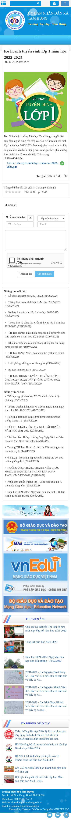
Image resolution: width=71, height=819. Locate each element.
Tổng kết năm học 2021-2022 (41, 642)
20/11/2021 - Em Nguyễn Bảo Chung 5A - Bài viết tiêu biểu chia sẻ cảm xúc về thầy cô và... (46, 676)
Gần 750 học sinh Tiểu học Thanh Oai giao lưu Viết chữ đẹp (40, 770)
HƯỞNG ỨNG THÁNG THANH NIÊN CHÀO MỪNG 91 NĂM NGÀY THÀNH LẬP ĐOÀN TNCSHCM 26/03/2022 (32, 471)
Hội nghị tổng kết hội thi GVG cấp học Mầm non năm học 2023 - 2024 (39, 779)
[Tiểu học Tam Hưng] (15, 20)
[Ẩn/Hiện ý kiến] (30, 218)
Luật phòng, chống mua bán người (26, 363)
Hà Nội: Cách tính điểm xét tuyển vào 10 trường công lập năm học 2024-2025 (37, 758)
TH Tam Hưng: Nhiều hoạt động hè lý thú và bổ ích (36, 353)
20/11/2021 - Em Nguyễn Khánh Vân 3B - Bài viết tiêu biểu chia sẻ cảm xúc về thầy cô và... (46, 691)
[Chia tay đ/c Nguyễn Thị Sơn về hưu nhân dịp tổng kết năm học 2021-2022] (14, 631)
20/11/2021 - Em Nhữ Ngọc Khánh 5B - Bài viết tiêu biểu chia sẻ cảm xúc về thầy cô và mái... (46, 706)
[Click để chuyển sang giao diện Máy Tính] (58, 815)
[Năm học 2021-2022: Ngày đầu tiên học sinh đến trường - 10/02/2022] (14, 661)
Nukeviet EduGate (31, 809)
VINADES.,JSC (61, 809)
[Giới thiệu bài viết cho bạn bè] (52, 66)
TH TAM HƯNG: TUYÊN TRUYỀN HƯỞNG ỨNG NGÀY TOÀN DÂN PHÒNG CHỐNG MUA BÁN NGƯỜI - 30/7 (32, 380)
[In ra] (57, 66)
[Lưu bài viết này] (63, 66)
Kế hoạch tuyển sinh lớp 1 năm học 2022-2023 (33, 312)
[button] (62, 163)
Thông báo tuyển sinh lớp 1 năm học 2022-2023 (34, 302)
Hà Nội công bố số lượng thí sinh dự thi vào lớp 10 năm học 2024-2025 (41, 746)
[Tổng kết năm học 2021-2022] (14, 646)
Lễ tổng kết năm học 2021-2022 (25, 295)
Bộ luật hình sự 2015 (19, 369)
